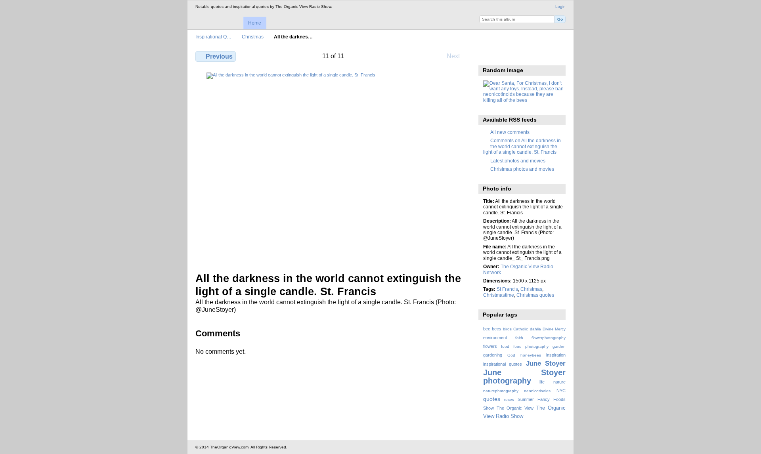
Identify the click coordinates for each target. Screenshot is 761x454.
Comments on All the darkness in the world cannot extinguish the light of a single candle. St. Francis (522, 146)
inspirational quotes (502, 364)
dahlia (535, 329)
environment (495, 337)
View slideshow (521, 55)
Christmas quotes (535, 295)
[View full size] (333, 167)
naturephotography (500, 391)
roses (509, 399)
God (511, 355)
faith (519, 338)
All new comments (510, 132)
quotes (491, 399)
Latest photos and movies (517, 160)
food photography (531, 346)
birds (507, 329)
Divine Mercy (554, 329)
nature (559, 382)
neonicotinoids (537, 391)
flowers (490, 346)
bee (486, 328)
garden (559, 346)
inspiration (556, 355)
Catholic (520, 329)
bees (496, 328)
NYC (561, 390)
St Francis (507, 289)
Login (560, 6)
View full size (487, 55)
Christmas (253, 36)
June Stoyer (546, 363)
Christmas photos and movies (522, 169)
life (542, 382)
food (505, 346)
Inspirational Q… (213, 36)
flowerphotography (549, 338)
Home (254, 23)
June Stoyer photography (524, 376)
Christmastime (498, 295)
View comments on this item (504, 55)
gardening (492, 355)
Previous (219, 56)
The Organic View (515, 408)
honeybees (530, 355)
